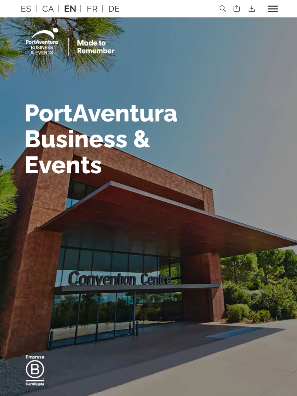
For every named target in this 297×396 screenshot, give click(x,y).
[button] (26, 8)
